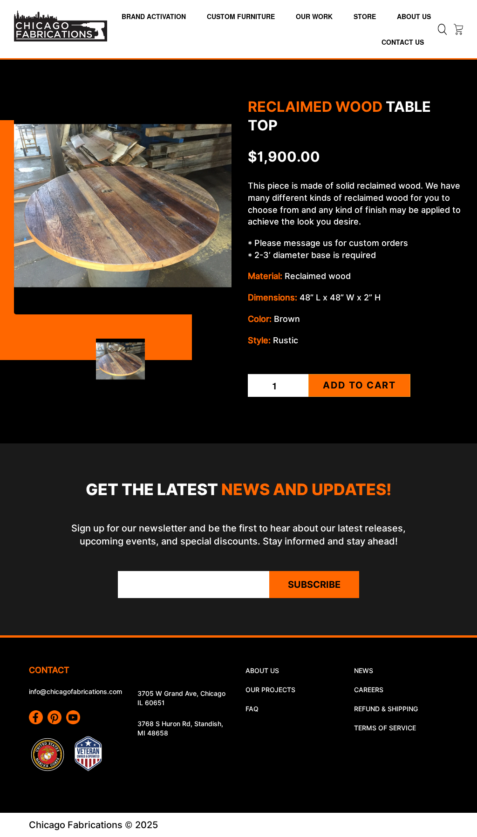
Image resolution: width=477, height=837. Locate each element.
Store (365, 16)
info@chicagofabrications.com (75, 691)
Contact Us (403, 42)
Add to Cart (359, 385)
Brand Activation (154, 16)
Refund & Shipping (386, 709)
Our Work (314, 16)
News (363, 670)
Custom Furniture (241, 16)
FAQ (252, 709)
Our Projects (270, 690)
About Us (414, 16)
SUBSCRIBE (314, 584)
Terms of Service (385, 728)
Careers (368, 690)
